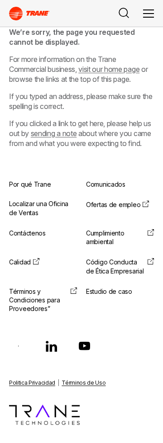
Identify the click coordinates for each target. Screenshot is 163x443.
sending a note (54, 133)
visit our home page (108, 69)
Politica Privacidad (32, 382)
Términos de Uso (83, 382)
